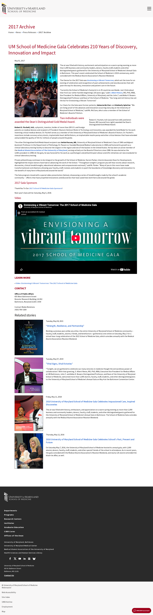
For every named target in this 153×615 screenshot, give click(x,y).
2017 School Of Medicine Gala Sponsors (45, 188)
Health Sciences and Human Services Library (23, 553)
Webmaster (6, 587)
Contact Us (9, 575)
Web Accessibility (9, 592)
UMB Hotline (7, 602)
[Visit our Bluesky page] (34, 559)
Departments (10, 510)
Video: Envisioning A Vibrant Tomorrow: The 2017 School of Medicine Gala (46, 283)
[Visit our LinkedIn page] (24, 559)
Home (11, 32)
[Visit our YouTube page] (20, 559)
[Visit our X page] (15, 559)
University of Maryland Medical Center (20, 546)
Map (3, 611)
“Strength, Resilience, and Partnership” (65, 325)
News (18, 32)
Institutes (9, 523)
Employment (7, 606)
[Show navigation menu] (149, 8)
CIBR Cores (9, 531)
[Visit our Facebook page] (10, 559)
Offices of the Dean (13, 535)
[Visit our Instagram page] (29, 559)
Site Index (6, 597)
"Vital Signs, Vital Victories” (59, 363)
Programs (9, 515)
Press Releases (29, 32)
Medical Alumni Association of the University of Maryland (29, 549)
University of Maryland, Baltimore (18, 542)
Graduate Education (14, 527)
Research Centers (13, 519)
